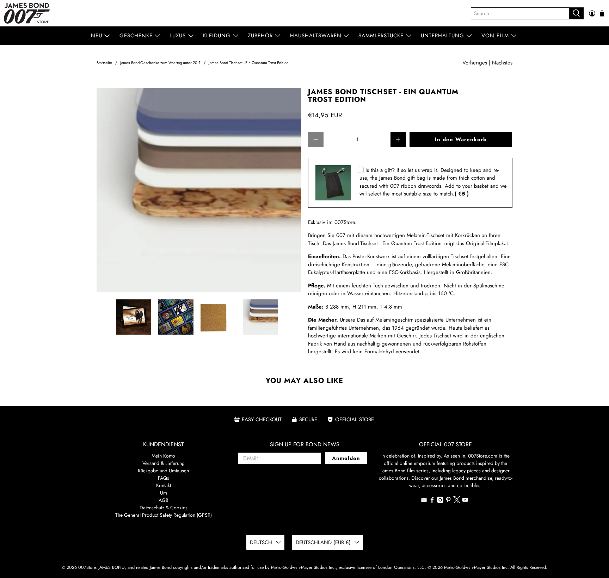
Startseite (104, 63)
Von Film (495, 35)
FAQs (163, 477)
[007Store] (27, 13)
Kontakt (163, 485)
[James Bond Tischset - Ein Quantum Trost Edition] (199, 190)
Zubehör (260, 35)
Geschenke (136, 35)
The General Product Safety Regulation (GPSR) (163, 514)
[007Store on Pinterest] (448, 501)
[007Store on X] (456, 501)
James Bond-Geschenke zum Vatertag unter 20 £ (160, 63)
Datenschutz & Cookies (163, 507)
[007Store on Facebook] (432, 501)
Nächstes (502, 63)
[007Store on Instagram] (440, 501)
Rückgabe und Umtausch (163, 470)
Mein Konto (163, 455)
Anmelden (346, 458)
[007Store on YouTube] (465, 501)
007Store (87, 567)
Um (163, 492)
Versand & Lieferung (163, 463)
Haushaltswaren (316, 35)
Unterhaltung (442, 35)
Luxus (178, 35)
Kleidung (216, 35)
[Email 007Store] (424, 501)
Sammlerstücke (381, 35)
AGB (163, 500)
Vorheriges (474, 63)
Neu (96, 35)
